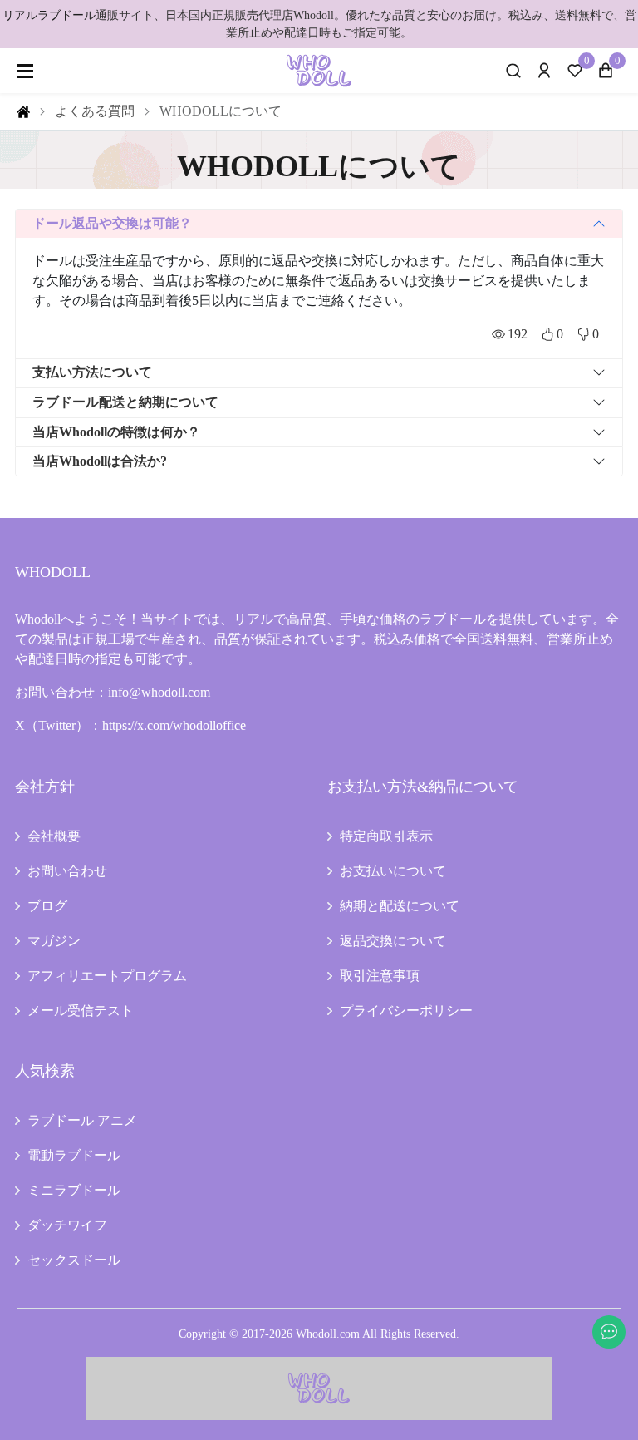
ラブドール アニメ (82, 1120)
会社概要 (54, 836)
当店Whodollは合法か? (99, 461)
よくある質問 (95, 111)
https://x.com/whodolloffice (174, 725)
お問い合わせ (67, 871)
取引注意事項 (380, 976)
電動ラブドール (73, 1155)
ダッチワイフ (67, 1225)
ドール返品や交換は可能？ (112, 223)
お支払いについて (393, 871)
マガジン (54, 941)
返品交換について (393, 941)
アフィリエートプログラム (107, 976)
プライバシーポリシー (406, 1011)
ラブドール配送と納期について (125, 402)
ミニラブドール (73, 1190)
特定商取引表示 (386, 836)
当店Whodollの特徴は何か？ (116, 432)
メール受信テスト (80, 1011)
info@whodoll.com (159, 692)
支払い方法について (92, 372)
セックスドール (73, 1260)
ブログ (47, 906)
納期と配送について (399, 906)
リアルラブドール (49, 15)
